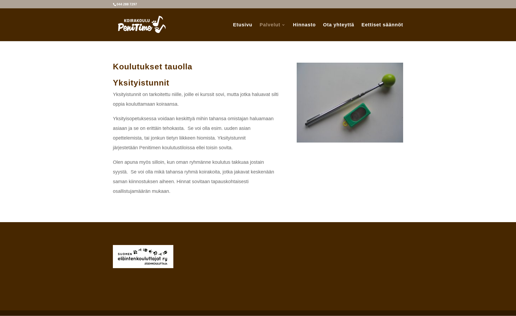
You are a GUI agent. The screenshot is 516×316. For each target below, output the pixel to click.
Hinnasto (304, 25)
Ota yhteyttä (338, 25)
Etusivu (242, 25)
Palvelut (270, 25)
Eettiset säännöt (382, 25)
